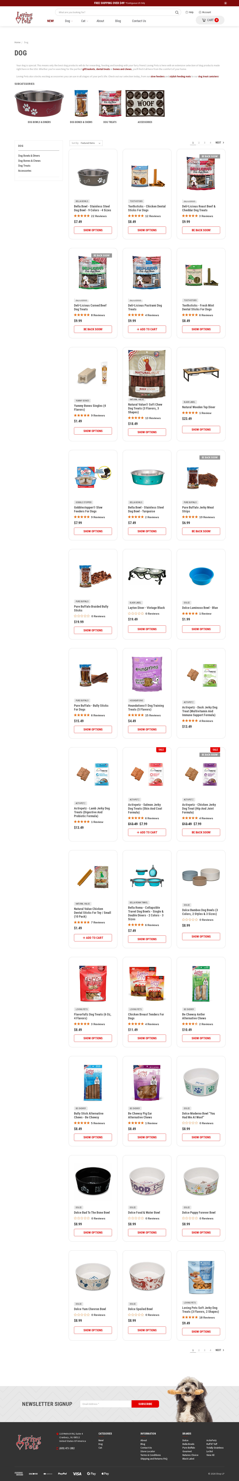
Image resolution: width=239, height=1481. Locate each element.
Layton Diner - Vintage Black (146, 608)
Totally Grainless (215, 1447)
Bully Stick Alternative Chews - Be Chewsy (88, 1115)
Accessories (24, 170)
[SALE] (147, 774)
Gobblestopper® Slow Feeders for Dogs (88, 509)
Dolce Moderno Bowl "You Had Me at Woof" (198, 1115)
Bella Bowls (188, 1444)
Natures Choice (190, 1455)
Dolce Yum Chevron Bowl (90, 1309)
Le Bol (209, 1451)
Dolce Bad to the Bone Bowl (92, 1212)
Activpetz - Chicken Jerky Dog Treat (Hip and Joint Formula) (199, 808)
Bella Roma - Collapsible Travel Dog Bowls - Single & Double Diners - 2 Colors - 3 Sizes (146, 913)
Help (191, 12)
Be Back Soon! (201, 230)
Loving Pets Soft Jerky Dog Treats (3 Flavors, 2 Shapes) (200, 1309)
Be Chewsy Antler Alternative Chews (194, 1016)
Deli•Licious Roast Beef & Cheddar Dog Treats (199, 208)
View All (210, 1455)
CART (212, 20)
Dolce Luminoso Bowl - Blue (200, 608)
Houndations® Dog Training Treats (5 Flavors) (146, 707)
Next (219, 142)
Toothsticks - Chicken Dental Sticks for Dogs (147, 208)
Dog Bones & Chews (29, 160)
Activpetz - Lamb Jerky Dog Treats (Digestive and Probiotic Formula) (92, 812)
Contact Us (139, 21)
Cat (83, 21)
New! (50, 21)
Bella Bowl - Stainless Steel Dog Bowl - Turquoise (146, 509)
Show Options (93, 230)
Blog (118, 21)
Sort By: (75, 143)
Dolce (185, 1440)
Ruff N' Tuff (211, 1444)
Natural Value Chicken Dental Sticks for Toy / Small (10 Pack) (92, 912)
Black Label (188, 1458)
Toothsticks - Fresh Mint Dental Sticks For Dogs (198, 307)
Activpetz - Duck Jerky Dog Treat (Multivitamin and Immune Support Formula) (199, 711)
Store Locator (147, 1451)
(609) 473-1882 (67, 1448)
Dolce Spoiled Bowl (140, 1309)
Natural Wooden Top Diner (198, 407)
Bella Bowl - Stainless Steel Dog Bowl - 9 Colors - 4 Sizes (92, 208)
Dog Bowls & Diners (29, 155)
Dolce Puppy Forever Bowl (199, 1212)
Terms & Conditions (150, 1455)
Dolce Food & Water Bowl (144, 1212)
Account (206, 12)
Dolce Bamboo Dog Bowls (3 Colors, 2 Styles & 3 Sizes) (200, 912)
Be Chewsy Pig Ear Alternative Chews (140, 1115)
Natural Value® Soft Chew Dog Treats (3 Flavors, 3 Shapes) (145, 408)
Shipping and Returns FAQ (153, 1458)
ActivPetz (211, 1440)
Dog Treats (24, 165)
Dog (67, 21)
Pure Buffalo (188, 1447)
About (100, 21)
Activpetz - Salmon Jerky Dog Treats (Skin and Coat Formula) (145, 808)
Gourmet (187, 1451)
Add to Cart (148, 329)
